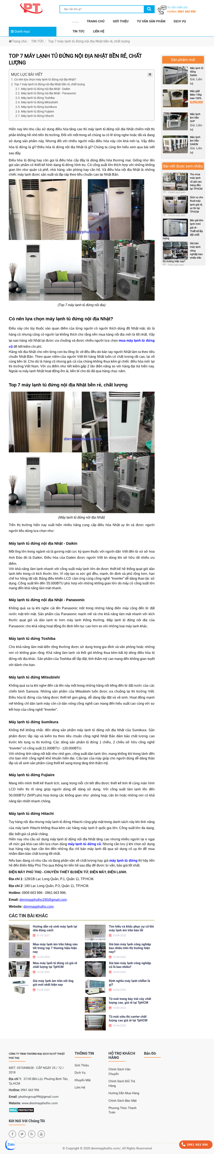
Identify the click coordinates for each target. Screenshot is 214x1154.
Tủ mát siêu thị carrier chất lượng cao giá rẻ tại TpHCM (128, 1018)
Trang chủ (19, 41)
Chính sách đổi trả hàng (121, 1083)
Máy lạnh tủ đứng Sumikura (39, 107)
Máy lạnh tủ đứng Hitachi (37, 116)
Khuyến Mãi (83, 1080)
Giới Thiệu (82, 1065)
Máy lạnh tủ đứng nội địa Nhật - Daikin (45, 89)
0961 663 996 (187, 11)
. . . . (75, 21)
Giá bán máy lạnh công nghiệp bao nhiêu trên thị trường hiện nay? (130, 948)
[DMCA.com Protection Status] (21, 1110)
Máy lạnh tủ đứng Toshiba (38, 98)
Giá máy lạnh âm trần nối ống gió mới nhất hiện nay (53, 983)
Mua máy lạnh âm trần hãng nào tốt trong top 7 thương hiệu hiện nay (55, 948)
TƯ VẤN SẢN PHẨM (151, 21)
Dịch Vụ (80, 1073)
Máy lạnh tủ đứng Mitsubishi (39, 102)
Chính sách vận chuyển (119, 1071)
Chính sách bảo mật (122, 1101)
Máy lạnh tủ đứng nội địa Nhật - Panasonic (48, 93)
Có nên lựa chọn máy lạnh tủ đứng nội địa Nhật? (45, 79)
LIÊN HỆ (98, 31)
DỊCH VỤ (180, 21)
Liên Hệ (80, 1087)
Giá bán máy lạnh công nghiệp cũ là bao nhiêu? (130, 965)
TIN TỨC (79, 31)
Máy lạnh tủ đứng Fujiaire (37, 111)
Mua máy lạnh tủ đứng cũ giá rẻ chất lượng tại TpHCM (55, 965)
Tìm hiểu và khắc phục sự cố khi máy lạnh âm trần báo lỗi (131, 928)
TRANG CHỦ (95, 21)
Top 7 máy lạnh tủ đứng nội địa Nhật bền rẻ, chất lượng (49, 84)
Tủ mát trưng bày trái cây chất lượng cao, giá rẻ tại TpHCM (130, 1000)
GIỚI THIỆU (121, 21)
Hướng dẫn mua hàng (123, 1093)
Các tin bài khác (28, 915)
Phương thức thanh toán (122, 1110)
